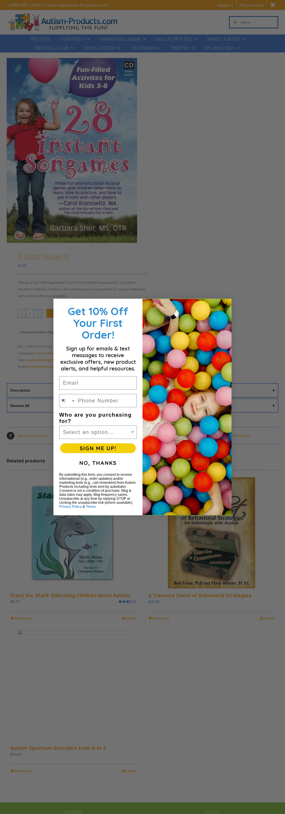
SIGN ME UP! (98, 448)
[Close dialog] (224, 305)
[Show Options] (132, 432)
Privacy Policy (70, 506)
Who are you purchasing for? (95, 418)
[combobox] (67, 400)
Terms (91, 506)
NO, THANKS (98, 463)
